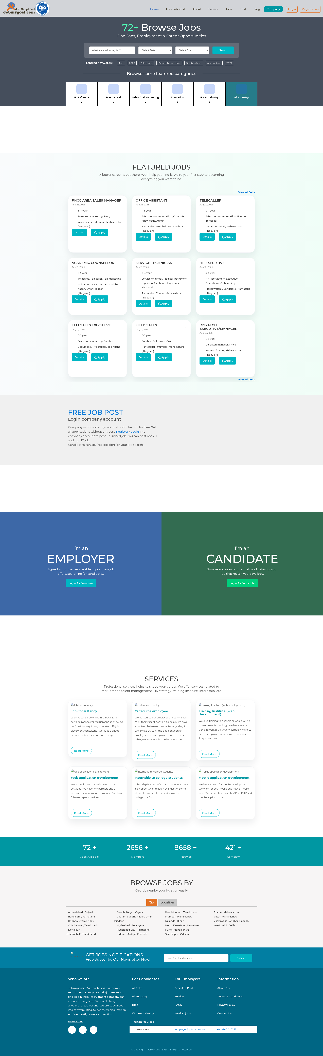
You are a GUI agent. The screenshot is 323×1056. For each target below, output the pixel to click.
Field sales (146, 325)
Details (79, 232)
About (196, 9)
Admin (160, 220)
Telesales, (84, 278)
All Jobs (137, 988)
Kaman (210, 350)
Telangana (113, 346)
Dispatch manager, (217, 344)
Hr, (208, 278)
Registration (310, 9)
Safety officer (193, 63)
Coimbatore (75, 925)
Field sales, (159, 341)
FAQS (178, 1004)
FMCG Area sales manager (96, 200)
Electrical (147, 287)
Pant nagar (149, 346)
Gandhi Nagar (125, 912)
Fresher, (242, 216)
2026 (132, 63)
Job (121, 63)
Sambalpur (171, 934)
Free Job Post (175, 9)
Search (223, 50)
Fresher (108, 341)
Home (154, 9)
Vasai (217, 916)
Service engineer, (153, 278)
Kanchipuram (173, 912)
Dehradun (74, 929)
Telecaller (210, 200)
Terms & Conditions (230, 996)
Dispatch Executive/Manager (218, 327)
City (152, 902)
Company (273, 9)
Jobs (229, 9)
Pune (168, 929)
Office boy (146, 63)
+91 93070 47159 (226, 1029)
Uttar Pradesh (94, 288)
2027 (229, 63)
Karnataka (244, 288)
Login (292, 9)
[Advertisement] (161, 129)
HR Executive (212, 263)
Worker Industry (143, 1013)
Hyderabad (99, 346)
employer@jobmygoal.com (191, 1029)
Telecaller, (96, 278)
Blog (257, 9)
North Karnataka (175, 925)
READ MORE (75, 1021)
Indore (121, 934)
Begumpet (84, 346)
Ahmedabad (75, 912)
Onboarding (227, 283)
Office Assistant (151, 200)
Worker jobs (183, 1013)
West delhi (220, 925)
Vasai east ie (85, 222)
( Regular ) (84, 226)
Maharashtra (113, 222)
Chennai (73, 921)
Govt (243, 9)
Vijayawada (220, 921)
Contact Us (224, 1013)
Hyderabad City (126, 929)
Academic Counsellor (93, 263)
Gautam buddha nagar (130, 916)
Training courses (143, 1021)
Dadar (209, 226)
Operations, (213, 283)
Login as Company (81, 583)
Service (179, 996)
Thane (160, 293)
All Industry (139, 996)
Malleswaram (214, 288)
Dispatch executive (169, 63)
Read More (81, 750)
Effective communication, (157, 216)
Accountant (214, 63)
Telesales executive (91, 325)
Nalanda (170, 921)
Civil (168, 341)
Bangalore (230, 288)
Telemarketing (112, 278)
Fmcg (107, 216)
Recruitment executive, (224, 278)
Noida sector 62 (88, 284)
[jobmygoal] (26, 8)
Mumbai (100, 222)
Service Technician (154, 263)
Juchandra (148, 226)
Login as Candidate (242, 583)
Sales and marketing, (91, 216)
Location (167, 902)
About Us (223, 988)
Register (122, 431)
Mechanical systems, (166, 283)
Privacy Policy (226, 1004)
